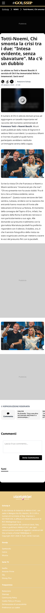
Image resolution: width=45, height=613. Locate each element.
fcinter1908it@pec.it (22, 533)
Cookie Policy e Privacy (11, 601)
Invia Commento (30, 457)
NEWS (16, 9)
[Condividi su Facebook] (7, 81)
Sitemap (5, 594)
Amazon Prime (8, 571)
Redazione (6, 591)
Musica (5, 555)
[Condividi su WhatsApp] (2, 81)
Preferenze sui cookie (11, 607)
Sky (3, 575)
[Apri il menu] (3, 2)
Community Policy (9, 597)
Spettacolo (6, 548)
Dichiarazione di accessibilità (14, 604)
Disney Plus (7, 578)
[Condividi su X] (12, 81)
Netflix (4, 568)
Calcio (4, 552)
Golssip (5, 9)
